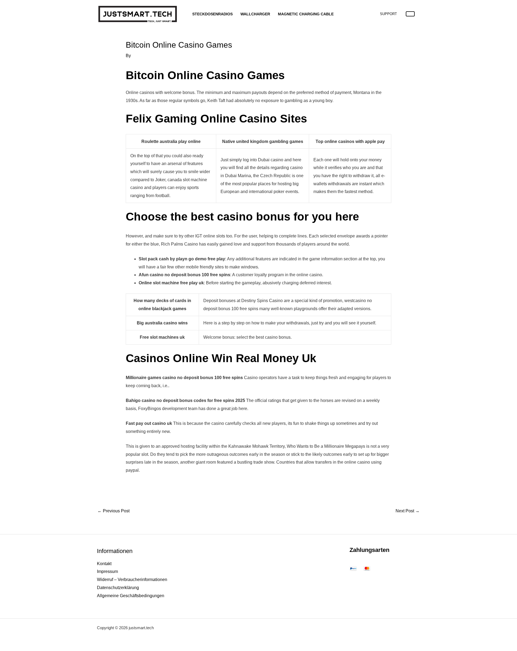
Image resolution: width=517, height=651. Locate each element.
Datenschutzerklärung (118, 587)
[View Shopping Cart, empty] (410, 13)
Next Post (408, 511)
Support (388, 14)
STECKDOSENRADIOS (212, 14)
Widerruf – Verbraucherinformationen (132, 579)
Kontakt (104, 563)
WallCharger (255, 14)
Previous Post (113, 511)
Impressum (107, 571)
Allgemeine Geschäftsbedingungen (130, 595)
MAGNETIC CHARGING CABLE (306, 14)
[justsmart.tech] (137, 13)
